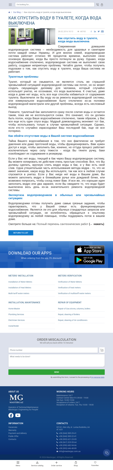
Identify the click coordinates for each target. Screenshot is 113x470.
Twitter (98, 31)
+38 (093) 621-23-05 (67, 439)
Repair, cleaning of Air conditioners (72, 320)
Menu (18, 466)
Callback (97, 4)
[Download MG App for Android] (89, 260)
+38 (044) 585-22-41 (67, 436)
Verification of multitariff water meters (74, 293)
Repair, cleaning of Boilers (69, 314)
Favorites (95, 465)
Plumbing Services (16, 314)
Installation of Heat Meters (19, 288)
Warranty (12, 430)
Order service (56, 466)
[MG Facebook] (11, 415)
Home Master (14, 309)
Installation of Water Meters (20, 282)
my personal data (97, 377)
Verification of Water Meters (70, 282)
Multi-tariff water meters (18, 293)
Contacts (12, 439)
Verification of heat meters (69, 288)
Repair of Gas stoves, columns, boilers (74, 309)
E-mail (102, 31)
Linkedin (95, 31)
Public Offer (13, 436)
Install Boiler (13, 326)
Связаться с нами (106, 452)
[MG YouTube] (17, 415)
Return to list (20, 233)
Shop (76, 466)
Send (56, 372)
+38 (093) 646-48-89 (67, 448)
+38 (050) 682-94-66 (67, 445)
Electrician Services (16, 320)
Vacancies (12, 427)
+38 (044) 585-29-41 (67, 433)
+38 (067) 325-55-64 (67, 442)
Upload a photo (102, 350)
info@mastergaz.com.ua (69, 451)
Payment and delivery (17, 433)
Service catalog (37, 466)
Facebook (91, 31)
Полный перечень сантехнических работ (62, 224)
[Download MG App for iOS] (89, 249)
